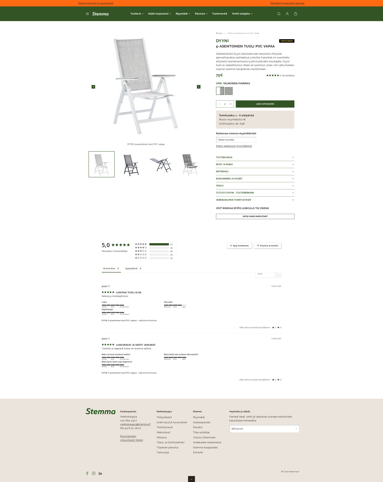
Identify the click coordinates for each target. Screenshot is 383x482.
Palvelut (198, 427)
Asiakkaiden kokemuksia (207, 442)
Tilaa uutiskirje (201, 432)
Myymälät (199, 417)
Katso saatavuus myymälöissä (234, 146)
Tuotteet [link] (135, 13)
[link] (287, 13)
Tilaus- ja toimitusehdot (171, 442)
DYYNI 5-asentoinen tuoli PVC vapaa (119, 320)
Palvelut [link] (200, 13)
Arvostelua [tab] (109, 268)
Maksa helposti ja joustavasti (95, 3)
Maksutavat (163, 432)
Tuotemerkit (219, 13)
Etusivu (219, 33)
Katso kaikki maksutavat (255, 216)
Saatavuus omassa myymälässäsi (236, 133)
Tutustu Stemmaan (204, 437)
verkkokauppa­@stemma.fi (135, 424)
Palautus (162, 437)
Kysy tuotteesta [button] (241, 245)
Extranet (198, 452)
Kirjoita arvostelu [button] (269, 245)
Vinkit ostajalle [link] (241, 13)
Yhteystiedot (164, 417)
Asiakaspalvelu (202, 422)
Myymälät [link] (182, 13)
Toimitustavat (165, 427)
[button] (87, 13)
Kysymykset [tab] (131, 268)
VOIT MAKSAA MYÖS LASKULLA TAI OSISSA (242, 208)
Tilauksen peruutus (168, 447)
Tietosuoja (163, 452)
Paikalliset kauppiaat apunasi (287, 3)
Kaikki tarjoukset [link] (158, 13)
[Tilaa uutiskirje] (296, 429)
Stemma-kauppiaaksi (205, 447)
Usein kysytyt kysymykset (172, 422)
